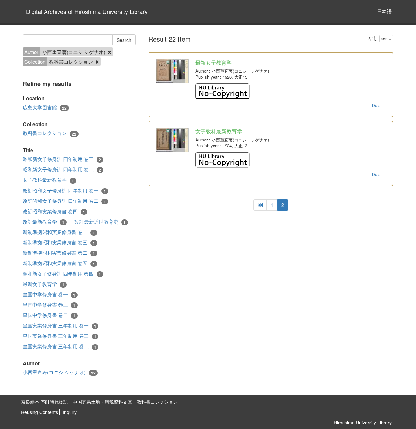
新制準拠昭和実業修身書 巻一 (59, 232)
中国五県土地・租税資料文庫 (102, 401)
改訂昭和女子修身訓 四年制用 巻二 (64, 200)
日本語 (384, 11)
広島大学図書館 (45, 107)
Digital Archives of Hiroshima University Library (87, 11)
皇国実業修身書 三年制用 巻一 (59, 325)
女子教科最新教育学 (48, 179)
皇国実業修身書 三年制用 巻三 (59, 335)
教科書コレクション (49, 133)
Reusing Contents (39, 412)
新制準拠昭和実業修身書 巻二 (59, 252)
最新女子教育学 (43, 284)
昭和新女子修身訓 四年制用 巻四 (62, 273)
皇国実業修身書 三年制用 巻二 (59, 346)
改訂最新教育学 (43, 221)
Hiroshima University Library (363, 422)
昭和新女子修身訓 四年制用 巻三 (62, 159)
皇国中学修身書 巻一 (49, 294)
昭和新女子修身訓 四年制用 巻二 (62, 169)
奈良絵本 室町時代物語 (44, 401)
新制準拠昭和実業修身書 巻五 (59, 263)
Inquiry (70, 412)
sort (385, 38)
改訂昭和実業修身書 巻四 (54, 211)
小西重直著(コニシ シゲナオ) (59, 372)
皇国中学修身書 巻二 (49, 315)
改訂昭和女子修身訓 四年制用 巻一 (64, 190)
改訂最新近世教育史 (100, 221)
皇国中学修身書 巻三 (49, 304)
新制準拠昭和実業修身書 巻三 (59, 242)
